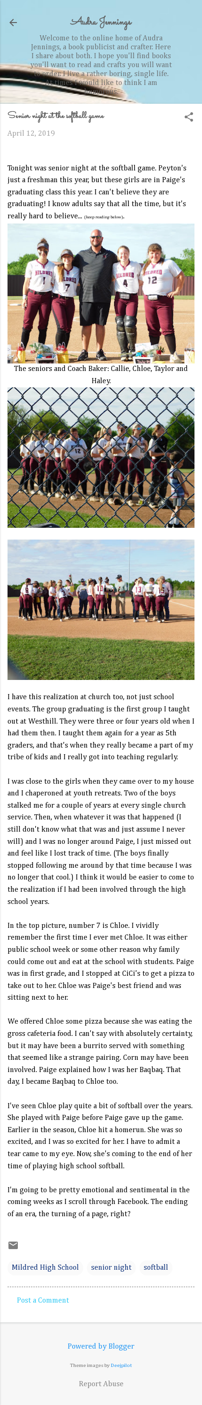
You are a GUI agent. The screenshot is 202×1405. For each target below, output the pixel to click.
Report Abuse (101, 1384)
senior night (111, 1268)
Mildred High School (45, 1268)
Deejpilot (121, 1365)
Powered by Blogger (101, 1347)
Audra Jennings (101, 22)
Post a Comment (43, 1301)
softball (156, 1268)
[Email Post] (13, 1249)
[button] (188, 118)
